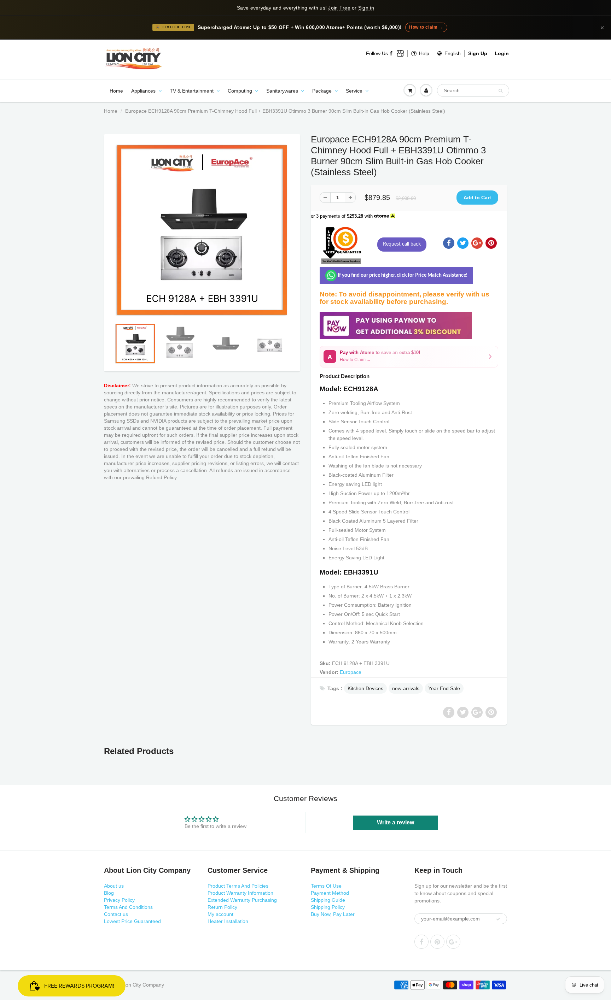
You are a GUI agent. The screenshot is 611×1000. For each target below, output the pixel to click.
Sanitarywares (282, 91)
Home (116, 91)
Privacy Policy (119, 900)
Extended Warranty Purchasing (242, 900)
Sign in (366, 8)
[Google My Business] (400, 53)
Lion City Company (143, 985)
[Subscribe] (498, 919)
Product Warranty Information (240, 893)
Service (354, 91)
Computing (240, 91)
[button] (409, 356)
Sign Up (477, 53)
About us (114, 886)
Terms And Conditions (128, 907)
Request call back (402, 244)
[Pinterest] (437, 942)
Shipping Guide (328, 900)
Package (322, 91)
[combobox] (473, 90)
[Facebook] (391, 53)
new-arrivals (405, 688)
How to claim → (426, 27)
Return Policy (222, 907)
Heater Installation (228, 921)
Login (502, 53)
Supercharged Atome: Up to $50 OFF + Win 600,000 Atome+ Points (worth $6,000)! (300, 27)
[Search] (500, 90)
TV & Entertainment (192, 91)
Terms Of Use (326, 886)
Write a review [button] (395, 822)
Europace (350, 672)
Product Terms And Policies (238, 886)
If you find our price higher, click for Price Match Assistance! (402, 275)
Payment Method (330, 893)
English (452, 53)
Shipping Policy (328, 907)
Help (423, 53)
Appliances (143, 91)
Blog (109, 893)
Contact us (116, 914)
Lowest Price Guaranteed (132, 921)
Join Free (339, 8)
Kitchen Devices (365, 688)
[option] (202, 230)
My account (220, 914)
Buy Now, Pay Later (333, 914)
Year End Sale (444, 688)
